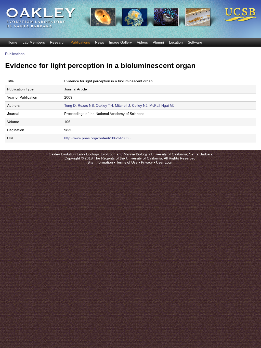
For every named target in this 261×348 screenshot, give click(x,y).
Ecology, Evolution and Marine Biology (117, 154)
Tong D (70, 105)
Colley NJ (139, 105)
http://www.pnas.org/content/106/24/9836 (97, 138)
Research (58, 42)
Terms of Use (127, 162)
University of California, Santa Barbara (182, 154)
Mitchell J (122, 105)
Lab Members (33, 42)
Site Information (100, 162)
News (99, 42)
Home (12, 42)
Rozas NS (86, 105)
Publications (80, 42)
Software (195, 42)
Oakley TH (104, 105)
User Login (165, 162)
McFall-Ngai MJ (162, 105)
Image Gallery (120, 42)
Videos (142, 42)
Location (176, 42)
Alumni (158, 42)
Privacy (147, 162)
